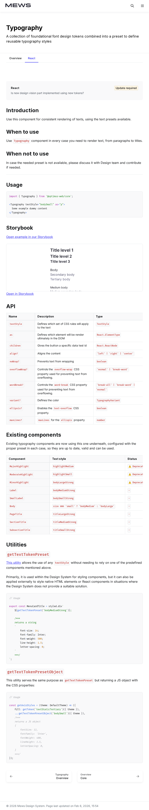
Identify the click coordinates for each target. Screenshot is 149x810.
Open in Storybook (20, 294)
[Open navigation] (142, 5)
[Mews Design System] (18, 5)
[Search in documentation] (132, 5)
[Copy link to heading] (4, 110)
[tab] (15, 58)
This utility (13, 563)
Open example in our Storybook (29, 237)
